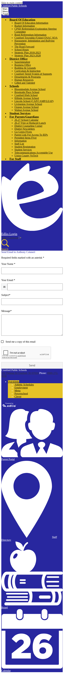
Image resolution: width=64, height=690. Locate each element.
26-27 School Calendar (26, 120)
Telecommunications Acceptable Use (33, 152)
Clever (17, 396)
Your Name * (8, 264)
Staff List (19, 143)
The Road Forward (24, 46)
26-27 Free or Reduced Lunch (30, 123)
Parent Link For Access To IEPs (31, 134)
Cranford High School (26, 95)
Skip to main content (12, 2)
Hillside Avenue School (26, 98)
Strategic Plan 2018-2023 (27, 52)
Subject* (5, 295)
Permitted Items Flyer (25, 137)
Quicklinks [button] (13, 381)
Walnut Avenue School (26, 110)
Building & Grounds (25, 68)
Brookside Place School (26, 92)
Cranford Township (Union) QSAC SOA (36, 37)
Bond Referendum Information (30, 34)
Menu (17, 390)
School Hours (21, 49)
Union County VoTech (26, 155)
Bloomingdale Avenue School (29, 89)
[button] (22, 19)
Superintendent (22, 62)
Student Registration (24, 146)
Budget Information (24, 25)
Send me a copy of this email (20, 341)
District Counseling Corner (28, 125)
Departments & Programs (27, 76)
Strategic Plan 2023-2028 (27, 55)
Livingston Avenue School (28, 104)
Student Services (23, 149)
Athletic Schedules (24, 384)
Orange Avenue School (26, 107)
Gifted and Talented (24, 82)
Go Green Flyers (23, 131)
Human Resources (23, 79)
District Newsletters (24, 128)
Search (4, 249)
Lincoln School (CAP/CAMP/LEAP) (33, 101)
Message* (6, 311)
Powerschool (21, 393)
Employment (21, 387)
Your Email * (8, 280)
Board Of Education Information (31, 22)
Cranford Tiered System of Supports (33, 73)
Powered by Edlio (9, 405)
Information (20, 140)
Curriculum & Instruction (27, 71)
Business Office (22, 65)
